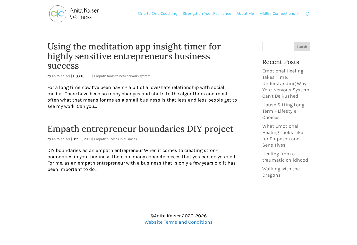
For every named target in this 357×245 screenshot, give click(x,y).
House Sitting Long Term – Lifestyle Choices (283, 111)
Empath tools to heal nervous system (122, 76)
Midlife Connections (277, 14)
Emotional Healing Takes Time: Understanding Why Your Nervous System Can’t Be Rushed (285, 83)
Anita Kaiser (61, 76)
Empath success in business (115, 139)
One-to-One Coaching (157, 14)
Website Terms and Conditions (178, 222)
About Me (245, 14)
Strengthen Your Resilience (207, 14)
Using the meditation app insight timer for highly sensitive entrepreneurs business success (134, 56)
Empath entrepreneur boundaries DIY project (140, 128)
